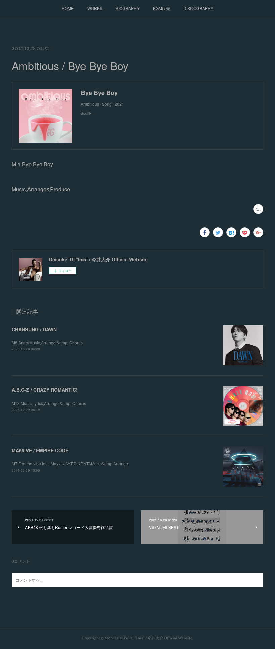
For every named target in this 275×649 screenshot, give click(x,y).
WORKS (94, 8)
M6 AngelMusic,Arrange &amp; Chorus (47, 342)
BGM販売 (161, 8)
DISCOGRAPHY (198, 8)
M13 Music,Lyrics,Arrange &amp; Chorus (49, 403)
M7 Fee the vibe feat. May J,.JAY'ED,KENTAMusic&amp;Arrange (70, 463)
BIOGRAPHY (128, 8)
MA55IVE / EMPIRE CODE (40, 450)
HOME (68, 8)
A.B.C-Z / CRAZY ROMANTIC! (45, 389)
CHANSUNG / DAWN (34, 329)
